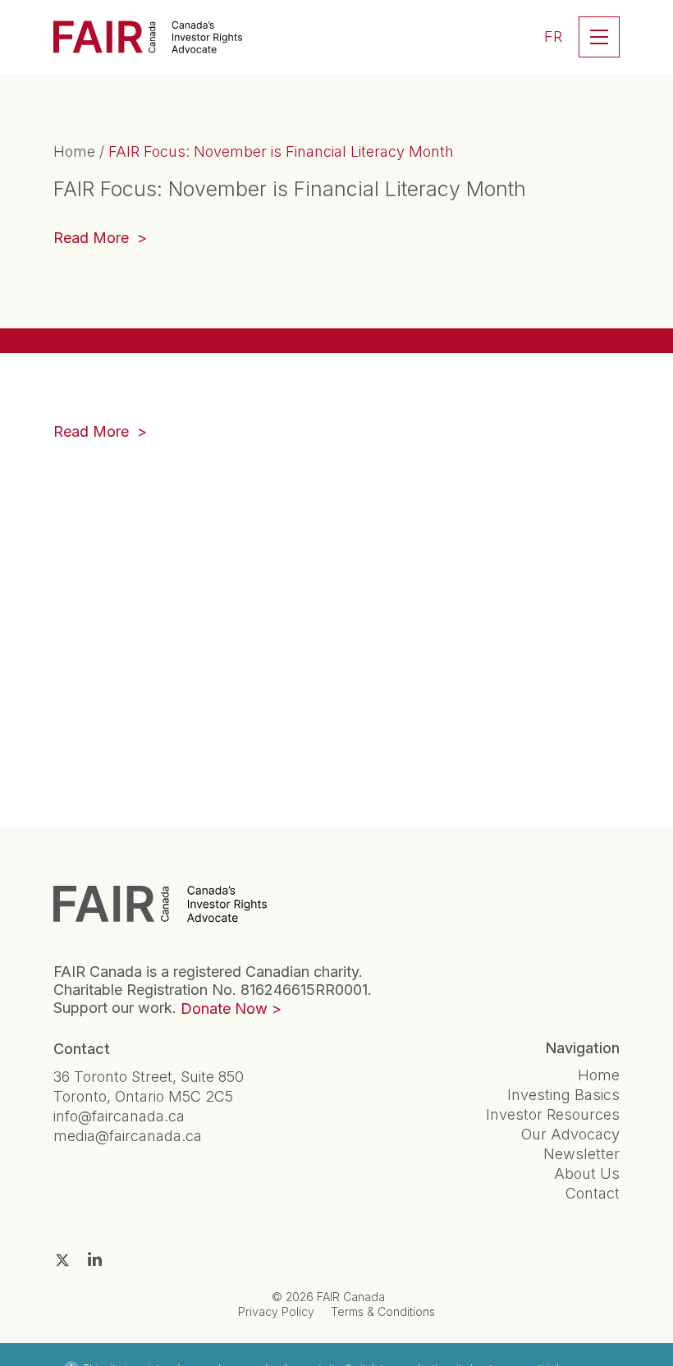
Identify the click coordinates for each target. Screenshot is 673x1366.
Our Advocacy (570, 1134)
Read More (100, 239)
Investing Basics (563, 1094)
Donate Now (224, 1008)
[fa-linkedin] (95, 1259)
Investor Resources (553, 1114)
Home (74, 151)
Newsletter (581, 1153)
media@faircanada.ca (127, 1135)
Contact (592, 1193)
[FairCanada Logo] (147, 37)
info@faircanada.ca (119, 1116)
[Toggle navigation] (599, 36)
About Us (587, 1173)
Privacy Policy (276, 1311)
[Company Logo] (160, 903)
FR (553, 36)
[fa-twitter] (62, 1260)
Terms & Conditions (383, 1311)
